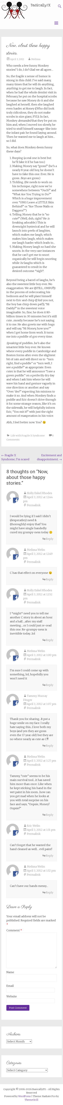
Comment (14, 930)
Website (11, 996)
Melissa (35, 59)
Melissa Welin (36, 549)
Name (10, 972)
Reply (49, 538)
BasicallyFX (40, 5)
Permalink (33, 505)
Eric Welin (33, 825)
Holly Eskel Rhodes (39, 493)
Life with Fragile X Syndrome (28, 435)
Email (10, 985)
